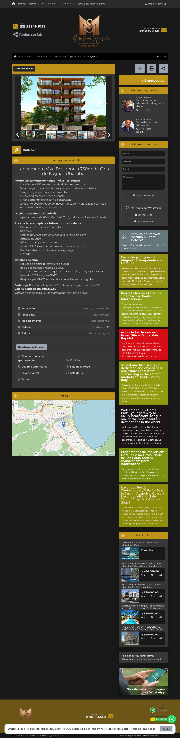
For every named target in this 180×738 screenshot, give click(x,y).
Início (19, 56)
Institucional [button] (48, 3)
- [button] (16, 408)
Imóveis (22, 3)
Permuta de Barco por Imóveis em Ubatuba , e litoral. (140, 543)
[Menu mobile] (13, 3)
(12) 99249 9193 (33, 26)
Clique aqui (127, 659)
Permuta (34, 3)
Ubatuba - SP (59, 56)
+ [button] (16, 403)
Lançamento (42, 56)
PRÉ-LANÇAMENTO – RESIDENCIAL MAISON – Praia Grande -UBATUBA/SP (142, 628)
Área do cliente (155, 3)
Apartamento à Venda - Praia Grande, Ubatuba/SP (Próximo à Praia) (141, 585)
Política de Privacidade (142, 728)
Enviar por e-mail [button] (144, 195)
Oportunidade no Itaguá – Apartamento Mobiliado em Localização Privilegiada (143, 606)
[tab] (24, 69)
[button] (22, 104)
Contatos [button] (66, 3)
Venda (29, 56)
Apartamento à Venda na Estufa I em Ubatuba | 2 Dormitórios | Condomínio (142, 564)
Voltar (162, 56)
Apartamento (76, 56)
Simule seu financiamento (92, 3)
